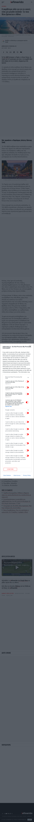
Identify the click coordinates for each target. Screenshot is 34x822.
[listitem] (17, 377)
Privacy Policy (27, 475)
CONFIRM (10, 469)
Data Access (17, 475)
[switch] (27, 381)
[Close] (30, 346)
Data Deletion (7, 475)
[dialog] (17, 411)
